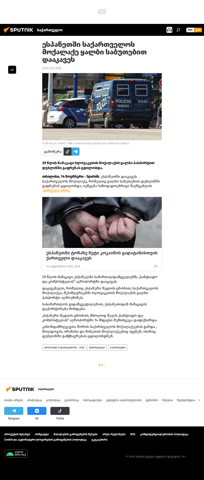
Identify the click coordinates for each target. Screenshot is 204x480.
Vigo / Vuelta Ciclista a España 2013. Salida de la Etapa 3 (98, 143)
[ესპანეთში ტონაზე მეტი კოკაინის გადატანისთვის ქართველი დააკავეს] (102, 222)
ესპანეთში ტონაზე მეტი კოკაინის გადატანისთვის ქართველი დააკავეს (102, 255)
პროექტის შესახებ (17, 434)
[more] (156, 266)
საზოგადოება (92, 400)
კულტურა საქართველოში (124, 400)
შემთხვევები (97, 347)
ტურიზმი (152, 400)
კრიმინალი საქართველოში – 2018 (64, 347)
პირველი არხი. (56, 190)
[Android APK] (16, 454)
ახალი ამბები (13, 400)
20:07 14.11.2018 (51, 68)
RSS (132, 434)
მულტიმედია (186, 400)
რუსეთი (167, 400)
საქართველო (118, 347)
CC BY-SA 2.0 (49, 143)
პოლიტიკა (53, 400)
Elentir (61, 143)
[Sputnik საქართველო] (19, 33)
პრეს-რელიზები (114, 434)
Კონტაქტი (42, 434)
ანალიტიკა (34, 400)
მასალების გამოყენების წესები (76, 434)
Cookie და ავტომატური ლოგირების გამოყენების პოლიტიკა (45, 439)
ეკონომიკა (71, 400)
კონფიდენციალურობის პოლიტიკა (164, 434)
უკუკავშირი (99, 439)
